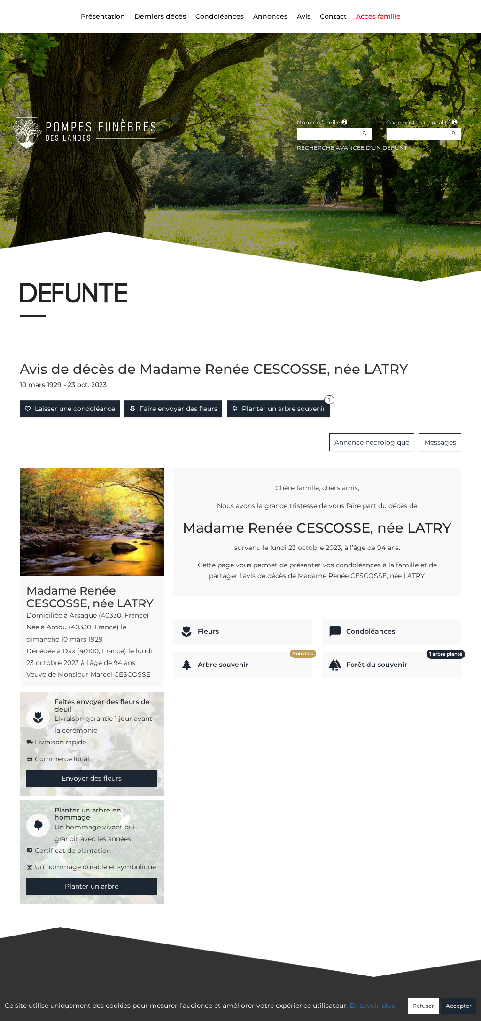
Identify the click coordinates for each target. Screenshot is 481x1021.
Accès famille (378, 16)
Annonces (270, 16)
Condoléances (219, 16)
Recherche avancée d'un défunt (352, 147)
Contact (333, 16)
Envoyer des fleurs (92, 778)
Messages (440, 442)
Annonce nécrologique (371, 442)
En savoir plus (372, 1005)
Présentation (103, 16)
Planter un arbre (91, 886)
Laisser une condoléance (73, 408)
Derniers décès (160, 16)
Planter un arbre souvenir (284, 406)
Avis (303, 16)
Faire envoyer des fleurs (176, 408)
